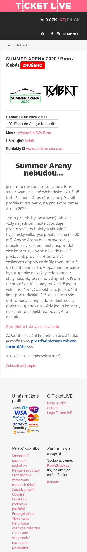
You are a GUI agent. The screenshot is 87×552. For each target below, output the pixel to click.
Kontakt (53, 482)
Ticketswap (20, 518)
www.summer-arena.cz (44, 148)
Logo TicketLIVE (59, 412)
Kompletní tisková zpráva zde (32, 326)
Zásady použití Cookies (23, 492)
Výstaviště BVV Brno (34, 132)
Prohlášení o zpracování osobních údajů (24, 480)
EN (69, 19)
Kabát (29, 140)
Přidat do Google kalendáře (34, 123)
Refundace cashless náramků (26, 525)
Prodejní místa (23, 513)
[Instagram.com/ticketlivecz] (58, 33)
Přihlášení (20, 45)
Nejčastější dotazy (26, 470)
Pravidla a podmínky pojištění (19, 504)
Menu (72, 33)
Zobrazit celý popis (21, 365)
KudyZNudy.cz (58, 465)
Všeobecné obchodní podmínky (20, 460)
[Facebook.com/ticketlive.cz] (52, 33)
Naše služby (56, 403)
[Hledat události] (42, 33)
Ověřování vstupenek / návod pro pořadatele (21, 540)
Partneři (53, 407)
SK (77, 19)
